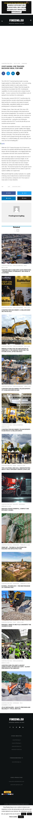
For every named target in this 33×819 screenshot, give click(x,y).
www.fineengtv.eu (16, 762)
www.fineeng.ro (16, 740)
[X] (13, 727)
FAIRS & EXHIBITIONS (18, 265)
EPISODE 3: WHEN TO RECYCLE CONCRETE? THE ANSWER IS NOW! (16, 625)
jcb (9, 186)
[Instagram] (16, 727)
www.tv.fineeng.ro (16, 743)
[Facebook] (9, 727)
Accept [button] (23, 814)
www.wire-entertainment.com (16, 781)
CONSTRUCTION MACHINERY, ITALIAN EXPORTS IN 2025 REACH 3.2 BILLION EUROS (16, 430)
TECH (14, 622)
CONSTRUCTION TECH (7, 63)
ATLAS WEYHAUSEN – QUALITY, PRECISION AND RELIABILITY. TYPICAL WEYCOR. (16, 708)
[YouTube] (19, 727)
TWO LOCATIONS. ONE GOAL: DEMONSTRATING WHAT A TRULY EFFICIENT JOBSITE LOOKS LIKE (16, 468)
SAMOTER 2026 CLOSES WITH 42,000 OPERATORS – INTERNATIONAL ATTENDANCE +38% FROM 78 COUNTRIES (16, 271)
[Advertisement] (16, 43)
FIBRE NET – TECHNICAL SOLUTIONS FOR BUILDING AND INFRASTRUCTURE (14, 548)
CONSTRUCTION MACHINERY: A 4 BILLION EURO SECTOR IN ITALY (16, 310)
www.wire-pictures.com (16, 784)
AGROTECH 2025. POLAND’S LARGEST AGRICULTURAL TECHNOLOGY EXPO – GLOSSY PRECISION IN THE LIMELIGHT (16, 667)
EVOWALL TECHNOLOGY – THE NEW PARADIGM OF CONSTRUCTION (16, 586)
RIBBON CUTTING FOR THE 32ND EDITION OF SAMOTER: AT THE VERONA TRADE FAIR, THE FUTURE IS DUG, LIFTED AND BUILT (15, 350)
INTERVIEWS (22, 504)
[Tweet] (8, 73)
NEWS (25, 265)
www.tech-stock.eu (17, 749)
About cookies (13, 816)
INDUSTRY (15, 504)
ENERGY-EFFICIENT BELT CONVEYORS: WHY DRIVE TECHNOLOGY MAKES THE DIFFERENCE (16, 8)
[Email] (18, 73)
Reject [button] (29, 814)
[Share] (3, 73)
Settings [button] (21, 816)
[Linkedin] (23, 727)
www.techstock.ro (16, 746)
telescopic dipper (16, 186)
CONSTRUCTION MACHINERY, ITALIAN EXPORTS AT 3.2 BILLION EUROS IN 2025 (16, 389)
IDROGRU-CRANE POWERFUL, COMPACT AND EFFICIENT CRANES (15, 509)
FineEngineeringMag (16, 216)
